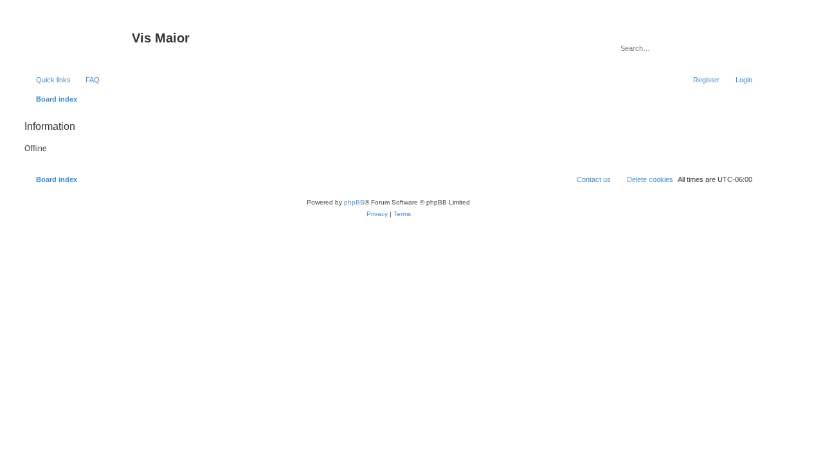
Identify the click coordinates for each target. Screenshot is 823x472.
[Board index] (76, 41)
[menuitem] (87, 79)
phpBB (354, 202)
